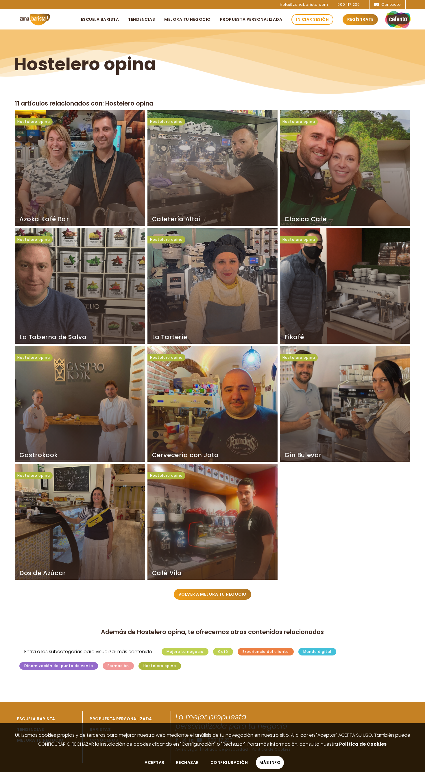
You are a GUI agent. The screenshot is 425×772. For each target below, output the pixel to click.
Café (223, 651)
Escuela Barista (36, 719)
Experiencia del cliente (266, 651)
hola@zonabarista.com (304, 4)
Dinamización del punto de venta (58, 666)
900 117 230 (348, 4)
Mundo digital (317, 651)
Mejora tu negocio (185, 651)
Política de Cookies (363, 744)
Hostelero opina (33, 121)
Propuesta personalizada (121, 719)
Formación (118, 666)
